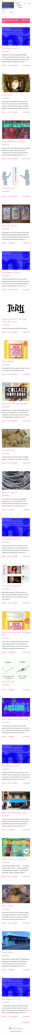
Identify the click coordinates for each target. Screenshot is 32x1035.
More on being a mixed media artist (15, 719)
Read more (26, 65)
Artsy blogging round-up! (11, 48)
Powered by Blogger (17, 1028)
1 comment (10, 509)
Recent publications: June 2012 (13, 141)
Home (3, 12)
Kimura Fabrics (7, 952)
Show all (25, 20)
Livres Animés (7, 95)
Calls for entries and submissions (14, 859)
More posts (26, 1022)
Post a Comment (12, 65)
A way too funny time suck (11, 585)
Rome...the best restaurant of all (13, 812)
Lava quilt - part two (9, 225)
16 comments (11, 652)
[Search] (25, 3)
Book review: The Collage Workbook (15, 403)
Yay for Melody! (8, 361)
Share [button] (4, 65)
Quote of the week (8, 188)
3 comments (11, 689)
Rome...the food (7, 906)
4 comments (11, 969)
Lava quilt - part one (9, 492)
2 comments (11, 243)
